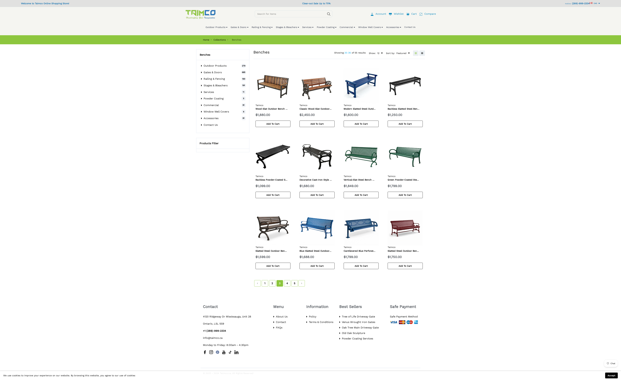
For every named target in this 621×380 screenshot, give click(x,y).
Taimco (259, 105)
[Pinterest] (217, 352)
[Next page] (301, 283)
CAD (595, 3)
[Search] (328, 14)
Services (209, 92)
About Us (282, 316)
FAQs (279, 327)
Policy (312, 316)
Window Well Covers (216, 111)
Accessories (211, 118)
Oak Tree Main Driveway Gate (360, 327)
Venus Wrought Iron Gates (358, 322)
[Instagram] (211, 352)
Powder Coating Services (357, 338)
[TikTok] (230, 352)
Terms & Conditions (321, 322)
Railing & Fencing (214, 78)
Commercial (211, 105)
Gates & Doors (213, 72)
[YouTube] (224, 352)
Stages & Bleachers (216, 85)
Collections (219, 39)
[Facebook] (205, 352)
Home (206, 39)
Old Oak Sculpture (353, 333)
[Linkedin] (236, 352)
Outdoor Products (215, 65)
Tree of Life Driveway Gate (358, 316)
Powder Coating (214, 98)
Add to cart (272, 124)
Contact (281, 322)
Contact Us (211, 124)
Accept (611, 375)
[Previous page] (257, 283)
